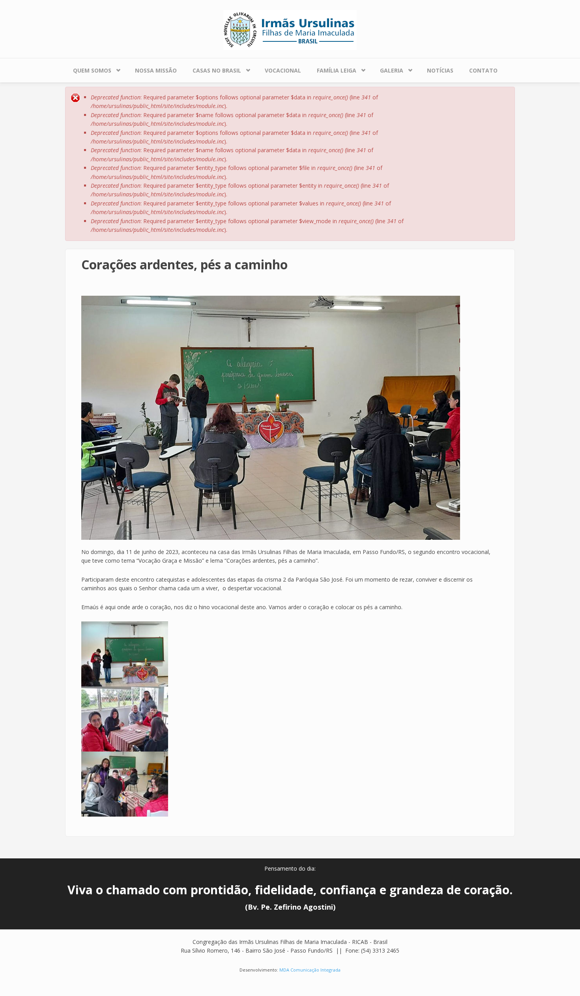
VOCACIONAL (283, 70)
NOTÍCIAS (440, 70)
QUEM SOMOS (92, 70)
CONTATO (483, 70)
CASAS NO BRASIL (217, 70)
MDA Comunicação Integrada (310, 970)
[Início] (290, 29)
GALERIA (391, 70)
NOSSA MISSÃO (156, 70)
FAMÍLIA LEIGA (336, 70)
